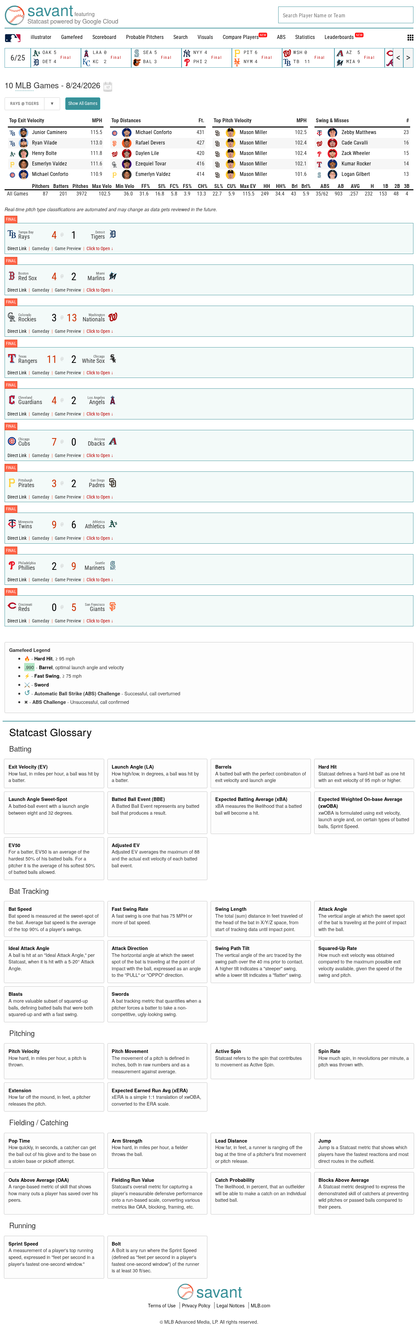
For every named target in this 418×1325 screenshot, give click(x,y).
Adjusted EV (126, 845)
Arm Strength (127, 1140)
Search (180, 37)
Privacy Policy (197, 1305)
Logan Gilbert (356, 174)
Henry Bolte (44, 153)
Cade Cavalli (355, 143)
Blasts (15, 994)
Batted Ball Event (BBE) (138, 799)
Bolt (116, 1243)
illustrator (41, 37)
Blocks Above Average (343, 1180)
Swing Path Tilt (232, 948)
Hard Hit (43, 658)
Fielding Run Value (133, 1180)
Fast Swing (46, 675)
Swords (120, 994)
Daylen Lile (147, 153)
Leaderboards (343, 37)
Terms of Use (162, 1305)
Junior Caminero (49, 132)
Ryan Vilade (44, 143)
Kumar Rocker (356, 164)
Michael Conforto (50, 174)
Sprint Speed (23, 1243)
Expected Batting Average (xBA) (251, 799)
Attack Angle (332, 909)
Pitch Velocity (24, 1051)
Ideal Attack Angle (28, 948)
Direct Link (17, 248)
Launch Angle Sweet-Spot (37, 799)
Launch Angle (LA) (133, 766)
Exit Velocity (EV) (28, 766)
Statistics (305, 37)
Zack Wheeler (356, 153)
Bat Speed (20, 909)
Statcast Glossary (50, 731)
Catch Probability (234, 1180)
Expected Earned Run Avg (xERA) (150, 1090)
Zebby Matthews (359, 132)
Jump (324, 1140)
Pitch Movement (130, 1051)
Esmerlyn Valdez (49, 164)
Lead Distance (231, 1140)
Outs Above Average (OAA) (38, 1180)
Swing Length (231, 909)
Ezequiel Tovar (151, 164)
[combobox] (345, 15)
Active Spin (228, 1051)
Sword (41, 684)
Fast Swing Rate (130, 909)
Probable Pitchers (145, 37)
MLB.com (260, 1305)
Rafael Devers (150, 143)
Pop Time (19, 1140)
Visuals (205, 37)
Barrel (46, 667)
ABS (281, 37)
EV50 (14, 845)
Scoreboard (104, 37)
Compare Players (241, 37)
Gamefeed (72, 37)
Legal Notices (231, 1305)
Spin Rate (329, 1051)
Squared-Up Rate (337, 948)
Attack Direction (130, 948)
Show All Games (82, 103)
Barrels (223, 766)
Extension (19, 1090)
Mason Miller (253, 132)
